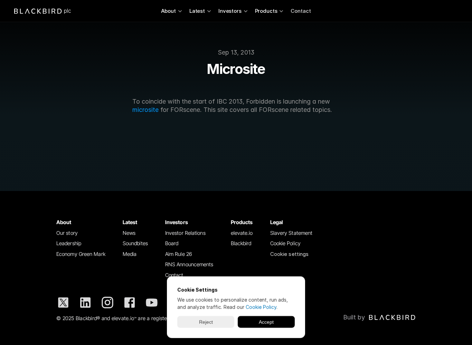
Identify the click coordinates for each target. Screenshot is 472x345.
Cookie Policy (285, 243)
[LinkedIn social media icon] (85, 302)
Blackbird (241, 243)
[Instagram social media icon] (107, 302)
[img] (392, 317)
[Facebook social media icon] (129, 302)
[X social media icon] (63, 302)
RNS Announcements (189, 264)
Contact (301, 11)
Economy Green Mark (80, 254)
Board (172, 243)
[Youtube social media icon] (152, 302)
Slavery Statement (291, 233)
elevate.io (242, 233)
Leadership (68, 243)
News (129, 233)
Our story (67, 233)
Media (130, 254)
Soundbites (135, 243)
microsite (145, 109)
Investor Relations (185, 233)
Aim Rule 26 (178, 254)
